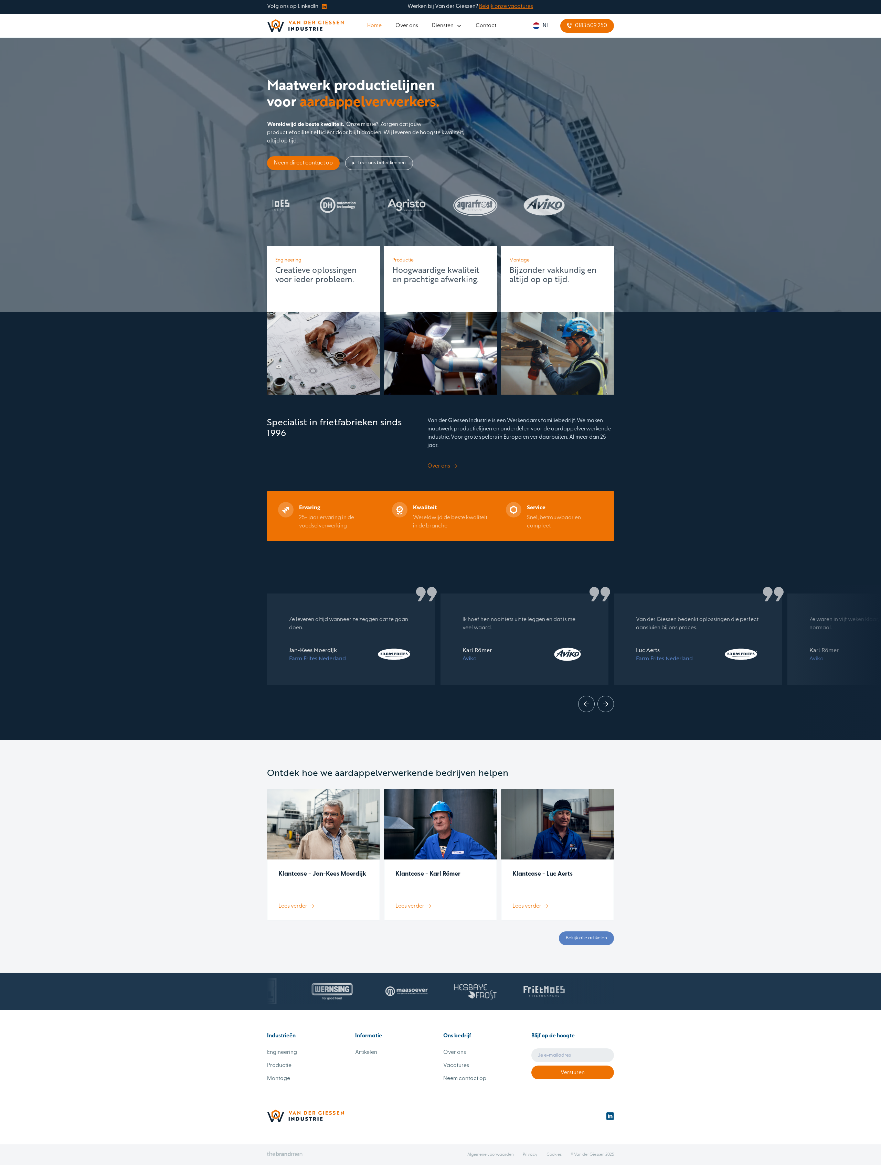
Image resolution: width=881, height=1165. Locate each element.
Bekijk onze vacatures (506, 6)
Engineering (282, 1052)
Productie (279, 1065)
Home (374, 26)
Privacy (530, 1155)
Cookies (554, 1155)
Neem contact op (464, 1078)
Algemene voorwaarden (490, 1155)
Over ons (406, 26)
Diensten (443, 26)
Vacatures (456, 1065)
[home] (305, 25)
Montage (278, 1078)
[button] (447, 26)
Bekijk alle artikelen (586, 938)
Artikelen (366, 1052)
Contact (486, 26)
